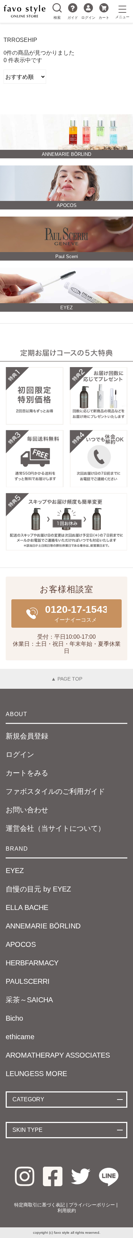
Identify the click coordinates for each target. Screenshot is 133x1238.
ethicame (20, 1036)
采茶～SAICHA (29, 999)
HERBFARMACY (32, 962)
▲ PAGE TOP (66, 679)
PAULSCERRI (28, 981)
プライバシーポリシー (92, 1204)
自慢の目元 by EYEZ (38, 889)
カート (104, 18)
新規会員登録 (27, 736)
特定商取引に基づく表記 (39, 1204)
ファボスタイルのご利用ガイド (55, 791)
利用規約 (66, 1210)
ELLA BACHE (27, 907)
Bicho (14, 1018)
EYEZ (15, 870)
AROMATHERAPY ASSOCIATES (58, 1055)
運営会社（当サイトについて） (55, 828)
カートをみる (27, 772)
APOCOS (21, 944)
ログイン (88, 18)
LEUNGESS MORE (36, 1073)
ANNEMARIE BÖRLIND (43, 925)
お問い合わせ (27, 809)
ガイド (72, 18)
